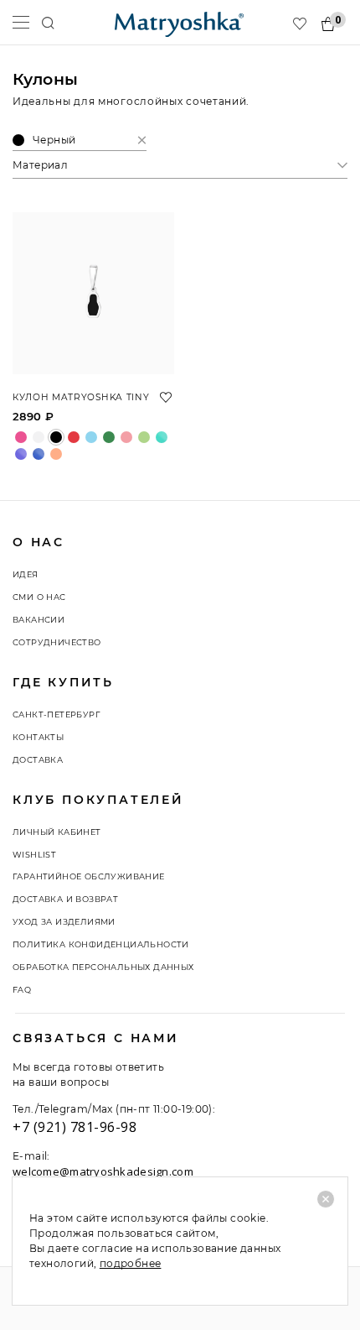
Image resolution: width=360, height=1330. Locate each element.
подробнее (131, 1263)
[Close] (325, 1199)
